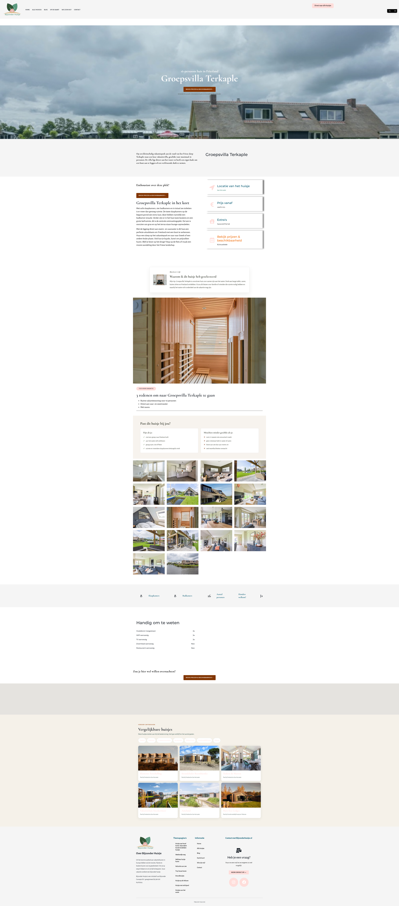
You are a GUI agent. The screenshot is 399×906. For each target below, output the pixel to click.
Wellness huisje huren (180, 860)
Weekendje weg (180, 854)
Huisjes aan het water (180, 891)
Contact (77, 10)
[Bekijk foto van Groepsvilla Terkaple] (149, 470)
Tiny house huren (180, 871)
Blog (46, 10)
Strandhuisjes (179, 876)
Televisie (217, 740)
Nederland (151, 740)
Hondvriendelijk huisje (204, 740)
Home (27, 10)
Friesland (142, 740)
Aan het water (178, 740)
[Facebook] (244, 882)
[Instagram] (233, 882)
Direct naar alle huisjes (323, 6)
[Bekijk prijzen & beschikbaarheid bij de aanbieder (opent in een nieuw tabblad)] (212, 240)
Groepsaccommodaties (164, 740)
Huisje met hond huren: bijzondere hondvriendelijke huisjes (181, 847)
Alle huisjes (37, 10)
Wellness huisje (190, 740)
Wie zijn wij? (67, 10)
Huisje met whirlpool (182, 885)
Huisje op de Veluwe (181, 880)
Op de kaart (54, 10)
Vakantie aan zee (181, 866)
